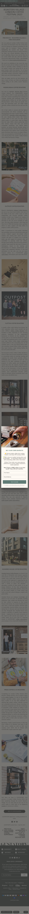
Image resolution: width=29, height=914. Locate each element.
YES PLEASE (14, 482)
